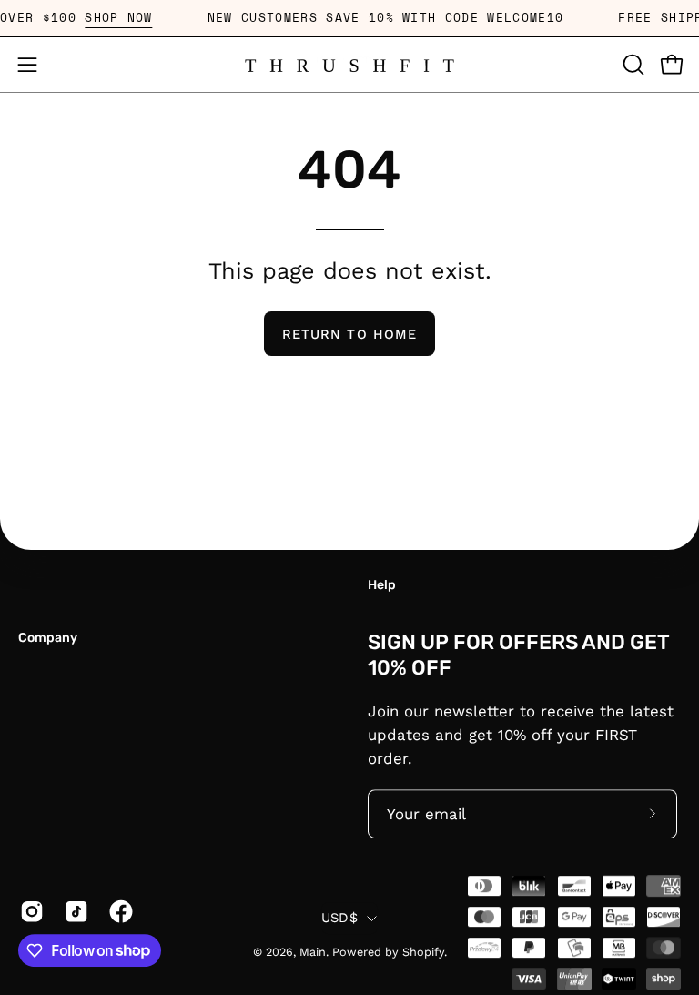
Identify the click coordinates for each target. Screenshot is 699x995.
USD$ (339, 917)
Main (312, 952)
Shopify (423, 952)
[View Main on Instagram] (28, 911)
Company (47, 637)
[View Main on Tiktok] (73, 911)
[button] (631, 64)
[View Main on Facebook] (117, 911)
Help (382, 585)
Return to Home (349, 334)
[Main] (349, 64)
